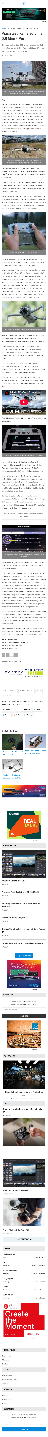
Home (4, 28)
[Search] (45, 3)
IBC (4, 1262)
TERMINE (7, 1248)
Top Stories (9, 1056)
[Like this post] (17, 709)
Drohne (12, 691)
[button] (5, 1080)
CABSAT (6, 1286)
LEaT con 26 (8, 1294)
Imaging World (9, 1278)
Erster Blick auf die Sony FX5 (13, 917)
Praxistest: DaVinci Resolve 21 (14, 881)
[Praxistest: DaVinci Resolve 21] (24, 1173)
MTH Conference (10, 1270)
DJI (4, 691)
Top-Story (7, 696)
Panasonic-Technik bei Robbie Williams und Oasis (22, 943)
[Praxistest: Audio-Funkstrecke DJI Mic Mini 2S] (24, 1132)
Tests (7, 1103)
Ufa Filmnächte (9, 1254)
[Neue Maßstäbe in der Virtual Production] (24, 1075)
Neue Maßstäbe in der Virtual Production (24, 1092)
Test (39, 691)
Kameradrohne (26, 691)
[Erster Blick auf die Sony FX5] (24, 1212)
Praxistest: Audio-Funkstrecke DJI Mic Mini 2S (20, 892)
